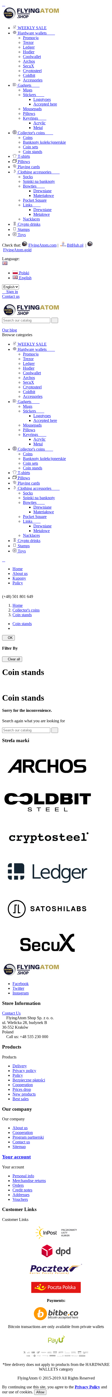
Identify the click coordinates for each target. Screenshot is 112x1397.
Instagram (21, 993)
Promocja (31, 38)
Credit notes (22, 1190)
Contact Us (11, 1013)
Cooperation (23, 1084)
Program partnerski (28, 1137)
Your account (16, 1157)
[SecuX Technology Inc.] (47, 960)
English (25, 278)
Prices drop (22, 1089)
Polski (23, 273)
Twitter (18, 988)
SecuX (28, 66)
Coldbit (29, 75)
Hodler (28, 52)
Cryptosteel (32, 70)
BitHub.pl (75, 245)
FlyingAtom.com (42, 245)
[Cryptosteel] (47, 853)
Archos (29, 61)
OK (8, 638)
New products (24, 1094)
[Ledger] (47, 889)
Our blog (9, 330)
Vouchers (20, 1199)
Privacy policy (24, 1070)
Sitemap (19, 1146)
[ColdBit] (47, 817)
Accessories (32, 80)
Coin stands (22, 623)
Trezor (28, 42)
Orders (18, 1185)
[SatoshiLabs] (47, 925)
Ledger (29, 47)
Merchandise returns (29, 1180)
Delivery (20, 1066)
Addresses (21, 1194)
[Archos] (47, 781)
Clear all (12, 659)
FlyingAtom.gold (17, 250)
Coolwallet (32, 56)
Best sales (21, 1099)
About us (20, 1128)
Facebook (21, 983)
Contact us (11, 296)
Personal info (23, 1176)
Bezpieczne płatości (29, 1080)
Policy (18, 1075)
